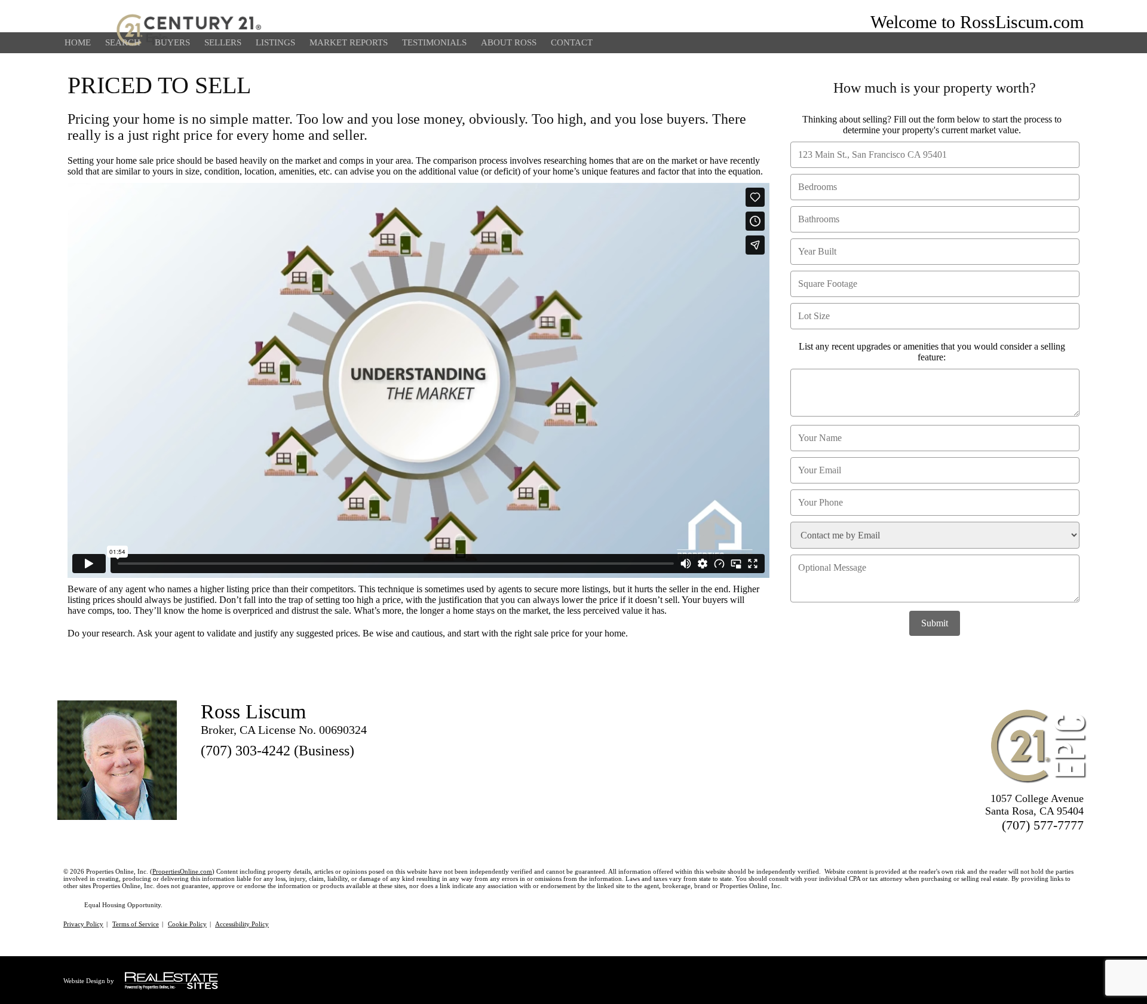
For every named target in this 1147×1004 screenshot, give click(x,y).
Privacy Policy (83, 924)
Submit (934, 623)
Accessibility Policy (242, 924)
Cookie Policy (187, 924)
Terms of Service (135, 924)
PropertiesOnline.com (182, 871)
